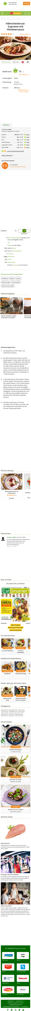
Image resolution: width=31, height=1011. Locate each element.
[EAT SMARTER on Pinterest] (11, 1010)
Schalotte (10, 254)
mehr (27, 134)
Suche (25, 14)
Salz (8, 242)
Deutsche (4, 714)
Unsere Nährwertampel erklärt (15, 151)
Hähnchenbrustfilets (13, 238)
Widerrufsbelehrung (15, 1004)
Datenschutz (19, 1001)
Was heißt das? (24, 74)
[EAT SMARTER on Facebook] (8, 1010)
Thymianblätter (17, 251)
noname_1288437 (12, 537)
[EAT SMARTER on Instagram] (15, 1010)
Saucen (11, 714)
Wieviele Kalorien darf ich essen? (23, 90)
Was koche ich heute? (15, 779)
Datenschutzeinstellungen (15, 1003)
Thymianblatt (16, 282)
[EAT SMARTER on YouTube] (23, 1010)
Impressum (11, 1001)
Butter (14, 248)
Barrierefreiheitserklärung (11, 1006)
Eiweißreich (7, 673)
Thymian (15, 265)
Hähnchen (5, 711)
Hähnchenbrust (5, 843)
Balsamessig (11, 262)
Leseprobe (4, 623)
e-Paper (28, 623)
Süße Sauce (19, 714)
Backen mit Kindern (6, 906)
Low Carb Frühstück (7, 650)
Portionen (24, 234)
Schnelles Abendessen (15, 749)
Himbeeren (10, 256)
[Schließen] (1, 3)
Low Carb (21, 711)
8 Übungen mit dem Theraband (9, 874)
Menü (2, 14)
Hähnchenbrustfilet (8, 286)
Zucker (9, 259)
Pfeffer (9, 245)
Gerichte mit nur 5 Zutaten (15, 809)
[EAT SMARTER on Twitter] (19, 1010)
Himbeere (5, 278)
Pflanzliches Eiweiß (20, 673)
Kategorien (24, 1006)
